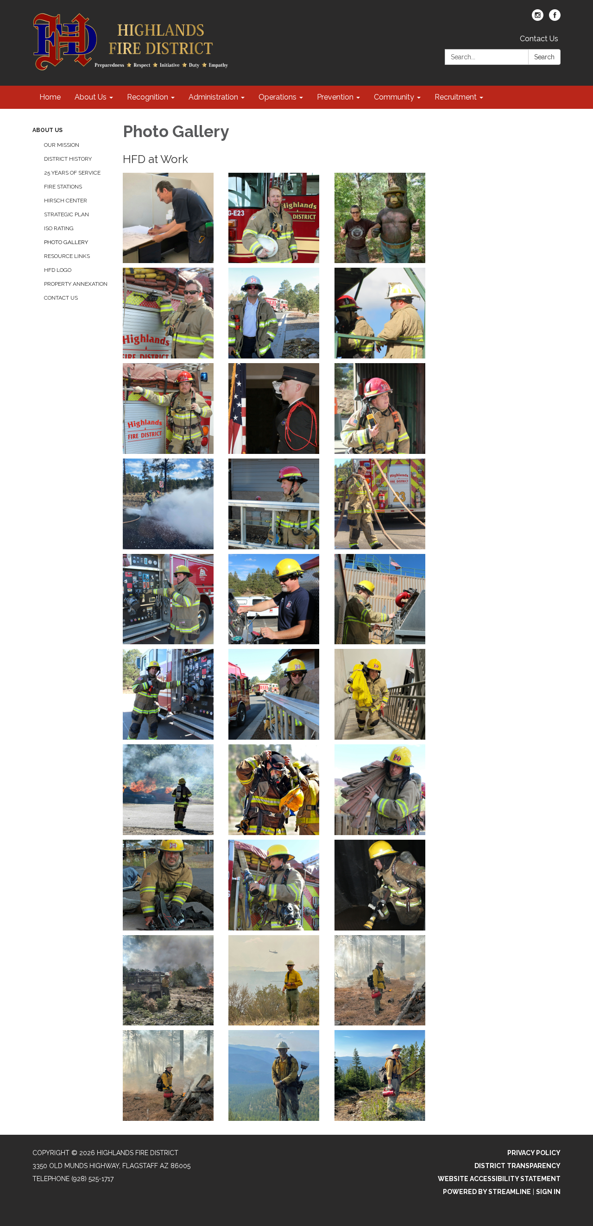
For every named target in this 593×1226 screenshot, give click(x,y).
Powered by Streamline (487, 1191)
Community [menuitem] (394, 97)
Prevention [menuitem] (335, 97)
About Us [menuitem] (91, 97)
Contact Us (539, 38)
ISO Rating (59, 228)
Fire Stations (63, 186)
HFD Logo (57, 270)
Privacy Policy (534, 1153)
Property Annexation (75, 284)
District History (68, 159)
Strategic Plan (66, 214)
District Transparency (517, 1165)
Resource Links (67, 256)
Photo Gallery (66, 242)
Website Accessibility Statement (499, 1178)
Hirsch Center (65, 200)
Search (544, 57)
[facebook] (555, 18)
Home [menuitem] (50, 97)
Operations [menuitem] (277, 97)
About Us (47, 130)
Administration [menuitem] (213, 97)
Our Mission (61, 145)
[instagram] (537, 18)
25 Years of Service (72, 173)
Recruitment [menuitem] (456, 97)
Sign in (548, 1191)
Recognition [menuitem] (147, 97)
